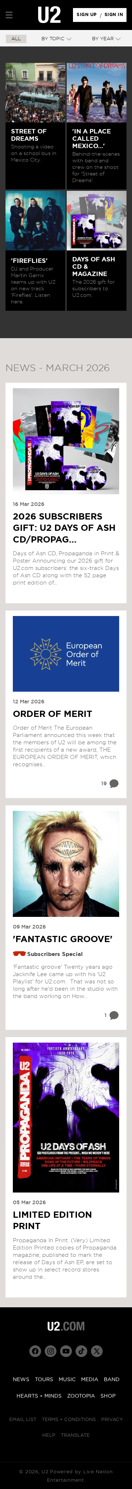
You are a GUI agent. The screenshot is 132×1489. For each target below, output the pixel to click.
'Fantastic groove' (63, 939)
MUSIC (67, 1379)
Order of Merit (52, 714)
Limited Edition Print (52, 1221)
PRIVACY (112, 1419)
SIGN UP (88, 16)
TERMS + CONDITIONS (69, 1419)
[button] (9, 15)
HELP (48, 1435)
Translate (75, 1435)
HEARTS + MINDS (39, 1396)
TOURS (44, 1379)
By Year (103, 39)
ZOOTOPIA (81, 1396)
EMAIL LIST (22, 1419)
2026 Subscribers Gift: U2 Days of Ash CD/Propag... (64, 528)
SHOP (107, 1396)
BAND (112, 1379)
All (16, 39)
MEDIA (89, 1379)
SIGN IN (115, 16)
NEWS (21, 1379)
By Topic (53, 39)
